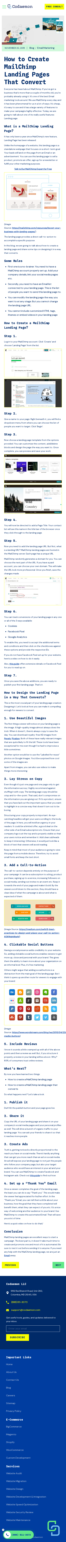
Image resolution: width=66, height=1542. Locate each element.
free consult (54, 6)
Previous (10, 1265)
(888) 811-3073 (19, 1302)
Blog (31, 48)
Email (7, 1255)
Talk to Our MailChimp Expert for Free (33, 169)
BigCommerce (14, 1426)
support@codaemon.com (25, 1310)
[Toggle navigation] (4, 6)
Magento (11, 1434)
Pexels (7, 738)
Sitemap (10, 1403)
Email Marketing (45, 48)
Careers (10, 1395)
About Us (11, 1372)
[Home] (20, 6)
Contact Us (12, 1379)
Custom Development (18, 1457)
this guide (14, 663)
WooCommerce (15, 1450)
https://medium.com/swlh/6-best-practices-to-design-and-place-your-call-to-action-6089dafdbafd (32, 933)
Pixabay (16, 738)
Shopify (10, 1442)
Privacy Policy (13, 1411)
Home (9, 1364)
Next (58, 1265)
